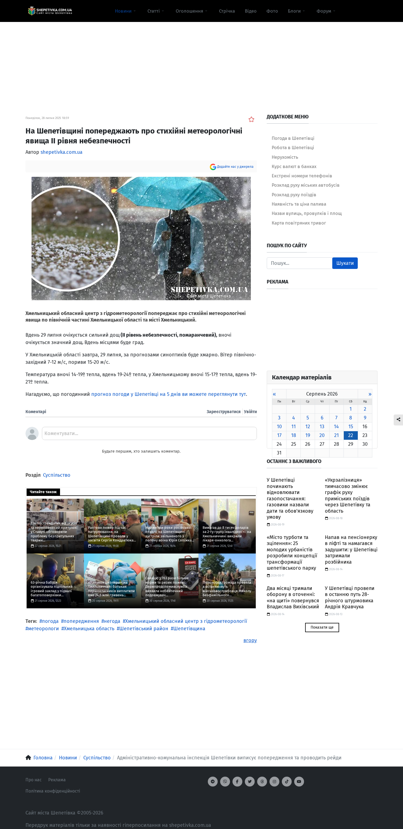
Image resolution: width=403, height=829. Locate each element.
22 (350, 435)
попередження (81, 621)
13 (322, 427)
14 (336, 427)
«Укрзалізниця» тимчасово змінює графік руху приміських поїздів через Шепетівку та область (347, 495)
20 (322, 435)
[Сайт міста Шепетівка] (49, 10)
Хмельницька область (89, 629)
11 (293, 427)
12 (307, 427)
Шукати (345, 263)
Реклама (57, 779)
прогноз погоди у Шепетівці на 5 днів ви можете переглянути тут (168, 394)
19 (307, 435)
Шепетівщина (189, 629)
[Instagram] (274, 782)
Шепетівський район (143, 629)
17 (279, 435)
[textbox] (149, 435)
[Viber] (225, 782)
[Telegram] (213, 782)
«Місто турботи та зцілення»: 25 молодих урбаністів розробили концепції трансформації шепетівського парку (292, 552)
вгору (250, 640)
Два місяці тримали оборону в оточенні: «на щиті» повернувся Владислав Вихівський (293, 597)
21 (336, 435)
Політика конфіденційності (52, 791)
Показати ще (322, 627)
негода (112, 621)
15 (350, 427)
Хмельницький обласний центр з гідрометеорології (186, 621)
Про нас (33, 779)
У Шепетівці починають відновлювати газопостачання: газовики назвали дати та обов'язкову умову (290, 498)
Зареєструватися (224, 411)
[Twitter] (250, 782)
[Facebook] (237, 782)
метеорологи (43, 629)
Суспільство (56, 475)
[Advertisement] (201, 60)
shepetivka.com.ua (62, 152)
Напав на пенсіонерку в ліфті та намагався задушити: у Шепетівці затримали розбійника (351, 549)
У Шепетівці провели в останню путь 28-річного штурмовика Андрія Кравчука (349, 597)
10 (279, 427)
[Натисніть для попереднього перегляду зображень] (141, 238)
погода (50, 621)
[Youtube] (299, 782)
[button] (126, 11)
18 (293, 435)
